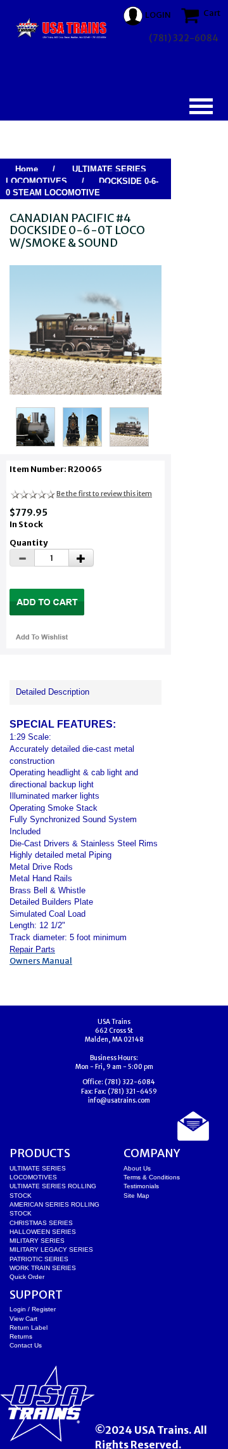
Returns (21, 1336)
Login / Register (33, 1309)
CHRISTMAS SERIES (41, 1222)
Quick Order (27, 1276)
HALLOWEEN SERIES (43, 1231)
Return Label (29, 1327)
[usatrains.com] (62, 28)
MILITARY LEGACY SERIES (51, 1249)
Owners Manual (41, 960)
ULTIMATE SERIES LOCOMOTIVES (76, 175)
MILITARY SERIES (37, 1240)
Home (26, 169)
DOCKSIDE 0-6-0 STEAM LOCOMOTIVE (82, 187)
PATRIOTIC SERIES (39, 1259)
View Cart (23, 1318)
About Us (137, 1168)
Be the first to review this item (104, 493)
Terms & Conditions (152, 1177)
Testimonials (141, 1186)
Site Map (136, 1195)
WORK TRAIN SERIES (43, 1267)
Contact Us (26, 1345)
